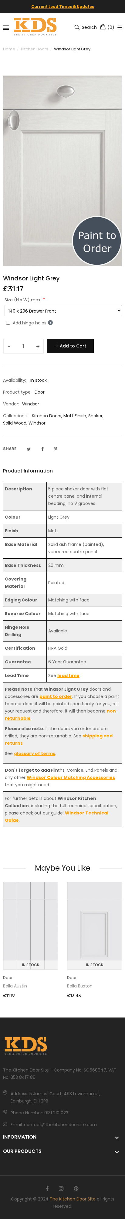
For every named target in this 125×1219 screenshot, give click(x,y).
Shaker (95, 416)
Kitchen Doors (46, 416)
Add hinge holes (29, 323)
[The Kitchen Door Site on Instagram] (61, 1188)
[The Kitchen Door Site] (35, 27)
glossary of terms (34, 753)
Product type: (17, 392)
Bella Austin (15, 986)
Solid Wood (14, 423)
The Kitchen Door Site (73, 1199)
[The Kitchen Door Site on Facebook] (47, 1188)
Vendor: (11, 404)
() (110, 27)
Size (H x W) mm (23, 300)
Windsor (37, 423)
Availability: (14, 380)
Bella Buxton (80, 986)
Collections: (15, 416)
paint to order (55, 696)
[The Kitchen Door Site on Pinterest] (76, 1188)
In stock (30, 964)
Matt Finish (74, 416)
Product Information (28, 470)
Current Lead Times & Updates (62, 6)
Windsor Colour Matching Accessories (71, 777)
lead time (68, 675)
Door (8, 977)
